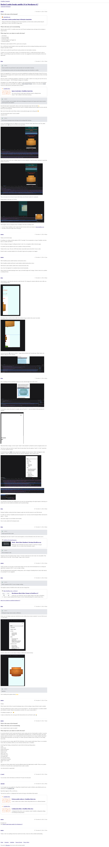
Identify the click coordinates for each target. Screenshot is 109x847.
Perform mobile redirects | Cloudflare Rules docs (24, 799)
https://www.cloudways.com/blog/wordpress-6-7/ (10, 600)
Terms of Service (18, 842)
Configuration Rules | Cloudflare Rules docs (22, 808)
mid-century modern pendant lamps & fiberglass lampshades (17, 19)
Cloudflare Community (5, 1)
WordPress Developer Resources (9, 540)
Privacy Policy (26, 842)
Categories (6, 842)
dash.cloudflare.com (40, 227)
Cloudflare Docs (6, 88)
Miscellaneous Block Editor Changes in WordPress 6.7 (25, 593)
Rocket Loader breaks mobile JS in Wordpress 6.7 (19, 4)
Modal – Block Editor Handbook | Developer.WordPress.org (26, 542)
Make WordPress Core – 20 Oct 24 (10, 590)
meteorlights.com (6, 17)
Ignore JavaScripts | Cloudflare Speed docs (22, 91)
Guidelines (12, 842)
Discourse (8, 845)
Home (2, 842)
